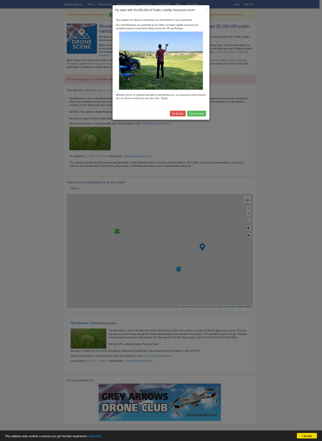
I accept (307, 436)
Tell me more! (196, 113)
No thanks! (177, 113)
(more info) (94, 436)
